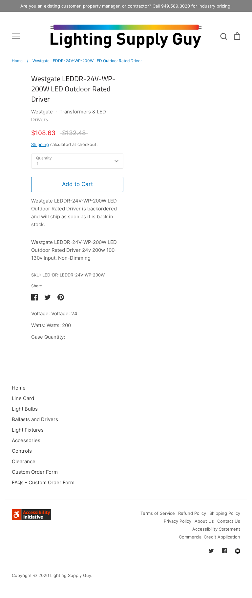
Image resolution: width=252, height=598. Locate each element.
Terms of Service (157, 513)
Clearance (23, 461)
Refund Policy (192, 513)
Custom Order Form (35, 472)
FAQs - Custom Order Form (43, 482)
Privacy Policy (177, 521)
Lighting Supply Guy (70, 575)
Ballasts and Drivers (35, 419)
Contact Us (228, 521)
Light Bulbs (25, 409)
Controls (22, 451)
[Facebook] (224, 550)
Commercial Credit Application (209, 536)
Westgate (42, 111)
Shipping (40, 144)
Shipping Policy (224, 513)
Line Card (23, 398)
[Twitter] (211, 550)
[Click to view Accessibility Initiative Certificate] (31, 518)
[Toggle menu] (16, 36)
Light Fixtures (28, 430)
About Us (204, 521)
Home (19, 388)
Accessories (26, 440)
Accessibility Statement (216, 529)
